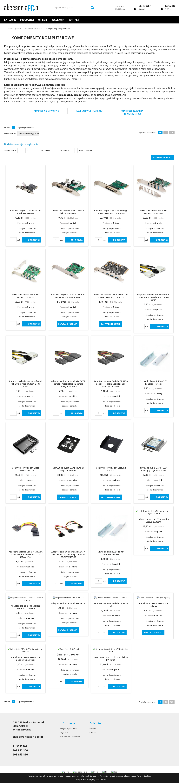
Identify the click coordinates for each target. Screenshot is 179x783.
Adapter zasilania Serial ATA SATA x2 (111, 604)
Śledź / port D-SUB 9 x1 (68, 654)
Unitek (30, 223)
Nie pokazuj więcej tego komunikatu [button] (91, 779)
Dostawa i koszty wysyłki (70, 736)
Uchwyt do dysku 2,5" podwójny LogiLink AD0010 (153, 520)
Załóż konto (120, 9)
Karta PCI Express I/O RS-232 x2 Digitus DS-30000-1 (68, 212)
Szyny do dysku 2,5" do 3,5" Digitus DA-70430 (111, 658)
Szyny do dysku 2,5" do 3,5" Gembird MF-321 (111, 553)
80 (166, 132)
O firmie (42, 19)
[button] (47, 150)
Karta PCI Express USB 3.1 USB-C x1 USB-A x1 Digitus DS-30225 (68, 296)
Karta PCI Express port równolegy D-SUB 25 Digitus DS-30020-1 (110, 212)
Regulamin (58, 19)
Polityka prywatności (68, 728)
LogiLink (73, 480)
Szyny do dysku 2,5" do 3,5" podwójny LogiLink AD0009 (153, 469)
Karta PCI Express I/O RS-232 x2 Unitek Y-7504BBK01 (25, 212)
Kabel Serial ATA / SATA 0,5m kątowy (153, 604)
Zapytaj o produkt (67, 324)
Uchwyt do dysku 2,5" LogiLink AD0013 (111, 469)
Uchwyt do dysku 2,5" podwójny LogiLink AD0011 (68, 469)
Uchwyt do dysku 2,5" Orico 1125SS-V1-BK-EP (25, 469)
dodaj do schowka (27, 232)
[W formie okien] (167, 127)
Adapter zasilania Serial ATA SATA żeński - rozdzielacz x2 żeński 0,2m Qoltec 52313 (68, 384)
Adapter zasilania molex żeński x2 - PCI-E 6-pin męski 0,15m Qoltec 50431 (153, 297)
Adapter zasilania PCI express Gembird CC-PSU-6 (25, 607)
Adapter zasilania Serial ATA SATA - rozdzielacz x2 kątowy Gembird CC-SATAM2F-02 (68, 554)
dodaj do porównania (27, 228)
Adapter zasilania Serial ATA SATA (68, 603)
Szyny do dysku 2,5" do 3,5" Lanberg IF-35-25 (153, 382)
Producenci (27, 19)
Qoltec (158, 309)
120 (171, 132)
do (27, 150)
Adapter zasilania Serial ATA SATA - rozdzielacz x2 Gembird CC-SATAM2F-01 (25, 554)
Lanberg (158, 393)
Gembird (73, 396)
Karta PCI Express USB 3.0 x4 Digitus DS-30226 (25, 296)
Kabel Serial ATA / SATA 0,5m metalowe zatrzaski (25, 658)
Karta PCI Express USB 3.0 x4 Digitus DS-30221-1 (153, 212)
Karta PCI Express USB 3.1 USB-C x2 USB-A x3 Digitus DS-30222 (111, 296)
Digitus (115, 669)
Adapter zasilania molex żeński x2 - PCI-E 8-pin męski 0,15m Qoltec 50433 (25, 384)
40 (160, 132)
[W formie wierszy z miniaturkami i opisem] (172, 127)
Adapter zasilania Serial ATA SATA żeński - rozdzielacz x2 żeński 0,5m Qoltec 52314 (111, 384)
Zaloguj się (119, 6)
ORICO (30, 480)
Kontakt (74, 19)
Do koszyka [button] (34, 240)
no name (30, 618)
